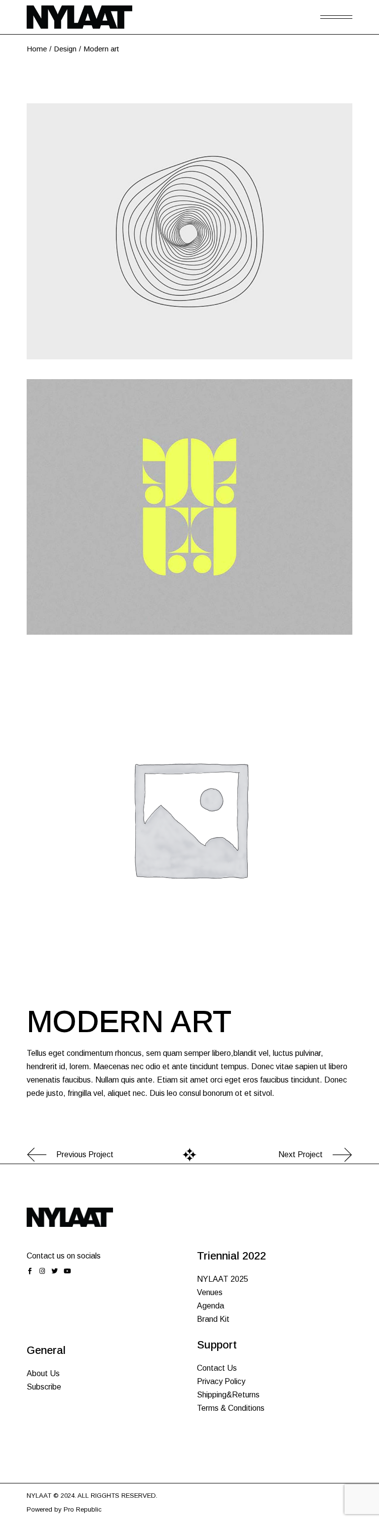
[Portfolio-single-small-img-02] (189, 507)
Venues (210, 1292)
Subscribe (44, 1387)
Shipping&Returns (228, 1395)
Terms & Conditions (231, 1408)
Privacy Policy (221, 1381)
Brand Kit (213, 1319)
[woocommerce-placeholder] (189, 817)
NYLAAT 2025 (222, 1279)
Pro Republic (83, 1509)
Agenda (210, 1306)
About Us (43, 1373)
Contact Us (217, 1368)
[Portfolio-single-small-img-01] (189, 231)
